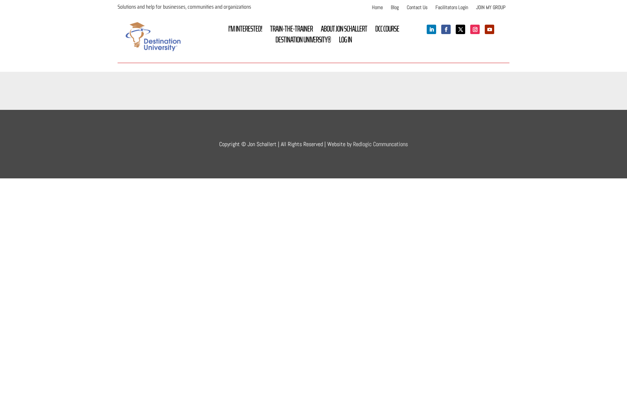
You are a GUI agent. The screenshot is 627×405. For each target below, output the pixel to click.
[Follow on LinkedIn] (431, 29)
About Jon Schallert (344, 30)
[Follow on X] (460, 29)
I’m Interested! (245, 30)
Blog (395, 8)
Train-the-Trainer (291, 30)
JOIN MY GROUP (490, 8)
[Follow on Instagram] (475, 29)
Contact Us (417, 8)
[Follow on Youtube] (489, 29)
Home (377, 8)
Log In (345, 41)
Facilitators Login (451, 8)
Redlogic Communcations (380, 144)
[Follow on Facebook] (446, 29)
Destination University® (303, 41)
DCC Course (387, 30)
